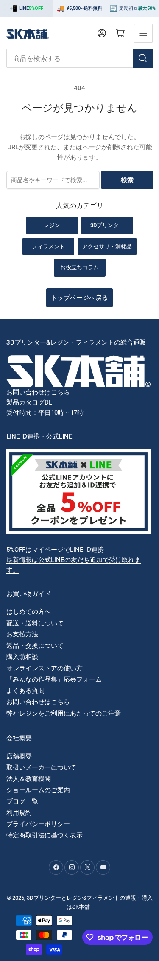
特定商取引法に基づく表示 (44, 835)
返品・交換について (35, 646)
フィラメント (48, 246)
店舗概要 (19, 756)
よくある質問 (25, 691)
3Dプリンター (107, 225)
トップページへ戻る (79, 298)
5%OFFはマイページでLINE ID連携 (55, 549)
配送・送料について (35, 623)
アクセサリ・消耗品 (107, 246)
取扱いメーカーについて (41, 767)
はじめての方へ (28, 612)
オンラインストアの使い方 (44, 668)
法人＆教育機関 (28, 779)
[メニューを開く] (143, 33)
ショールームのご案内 (38, 790)
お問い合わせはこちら (38, 392)
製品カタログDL (29, 402)
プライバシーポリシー (38, 824)
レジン (52, 225)
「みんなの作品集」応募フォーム (54, 679)
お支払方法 (22, 634)
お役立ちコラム (79, 267)
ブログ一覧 (22, 801)
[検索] (143, 58)
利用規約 (19, 812)
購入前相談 (22, 657)
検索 (127, 180)
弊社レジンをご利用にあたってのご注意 (63, 713)
